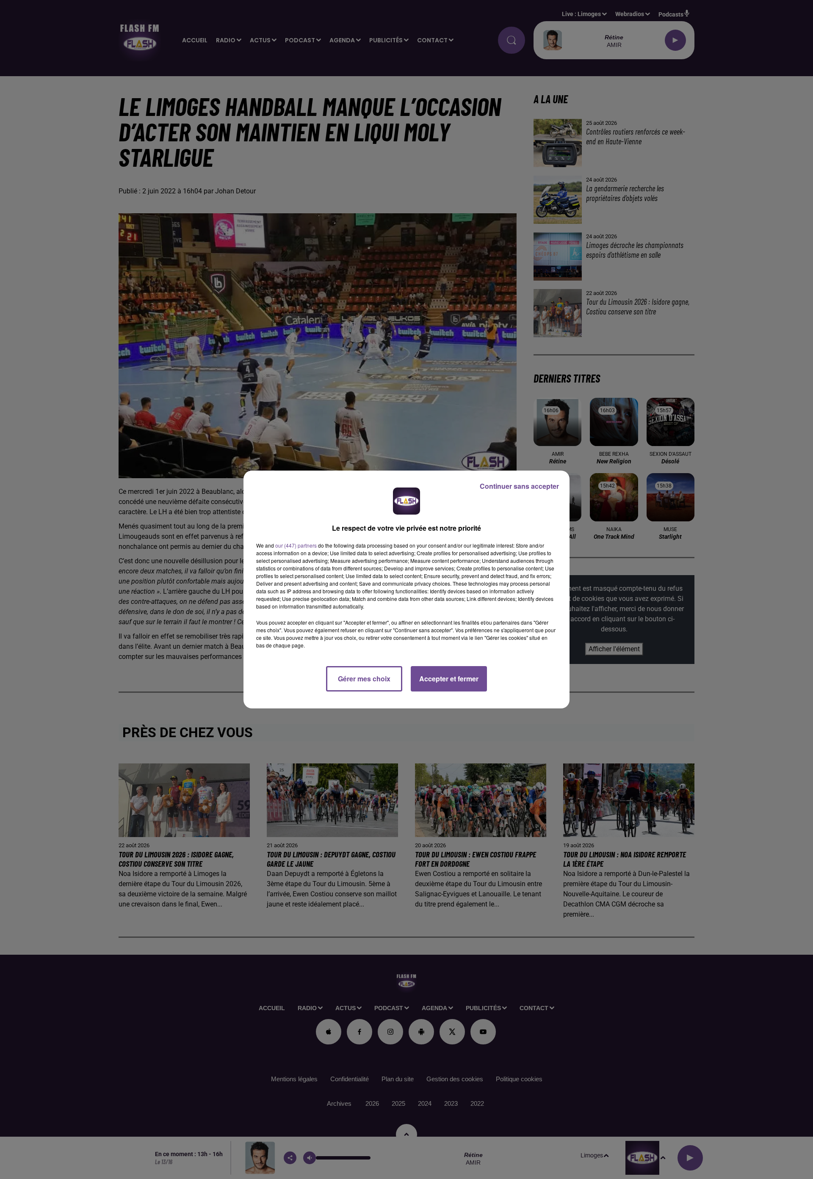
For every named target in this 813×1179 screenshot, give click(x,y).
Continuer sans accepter (519, 486)
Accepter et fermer (448, 678)
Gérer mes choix (364, 678)
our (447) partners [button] (296, 545)
